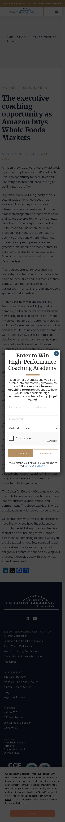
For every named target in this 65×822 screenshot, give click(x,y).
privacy (41, 465)
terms (28, 465)
